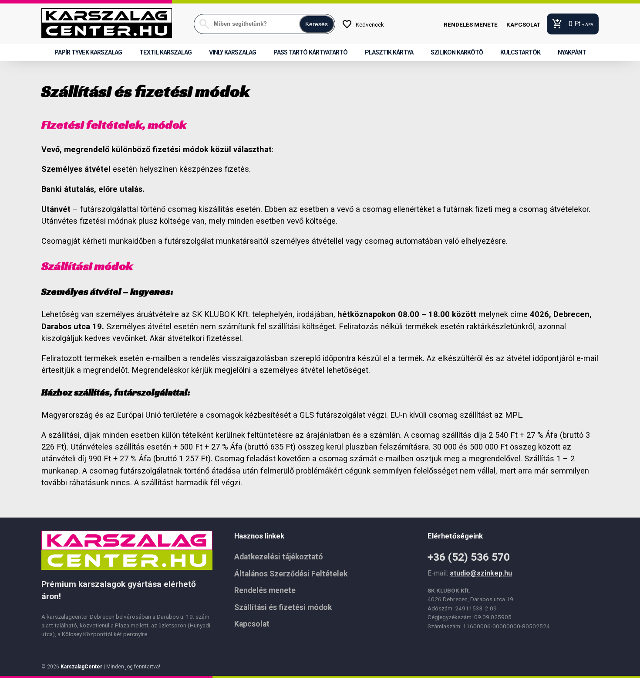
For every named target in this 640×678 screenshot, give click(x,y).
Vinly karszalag (232, 52)
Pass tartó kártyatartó (310, 52)
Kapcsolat (523, 24)
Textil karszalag (165, 52)
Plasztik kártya (389, 52)
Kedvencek (363, 24)
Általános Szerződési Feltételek (290, 573)
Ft (572, 24)
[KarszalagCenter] (106, 24)
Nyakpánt (572, 52)
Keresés (316, 23)
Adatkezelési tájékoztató (278, 556)
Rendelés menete (471, 24)
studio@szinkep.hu (481, 573)
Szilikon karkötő (457, 52)
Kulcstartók (520, 52)
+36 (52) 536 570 (469, 557)
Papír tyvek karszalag (88, 52)
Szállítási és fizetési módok (283, 607)
